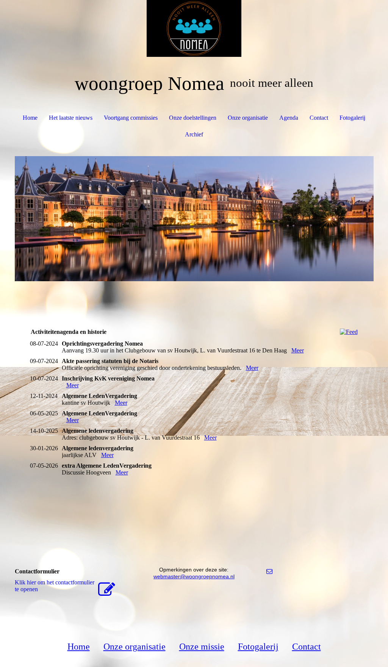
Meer (297, 350)
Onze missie (201, 646)
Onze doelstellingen (192, 117)
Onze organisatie (248, 117)
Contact (319, 117)
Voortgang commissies (131, 117)
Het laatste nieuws (70, 117)
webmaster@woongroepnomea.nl (194, 576)
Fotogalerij (352, 117)
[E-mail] (269, 571)
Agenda (288, 117)
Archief (194, 134)
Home (30, 117)
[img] (194, 28)
